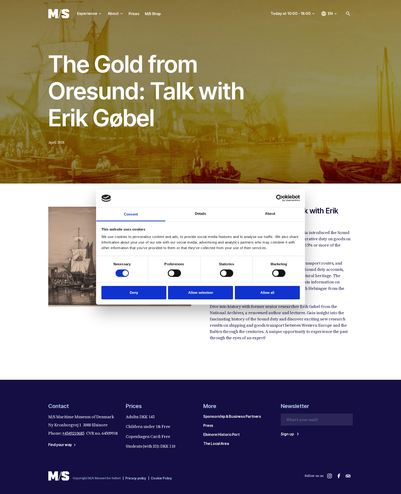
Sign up (287, 434)
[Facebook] (338, 476)
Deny (134, 292)
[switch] (174, 273)
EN (330, 13)
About (113, 13)
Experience (87, 13)
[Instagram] (329, 476)
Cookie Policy (161, 478)
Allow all (267, 292)
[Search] (348, 13)
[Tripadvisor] (348, 476)
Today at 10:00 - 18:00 (291, 13)
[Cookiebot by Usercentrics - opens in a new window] (279, 198)
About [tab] (270, 213)
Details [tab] (200, 213)
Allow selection (200, 292)
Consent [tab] (131, 214)
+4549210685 (73, 433)
